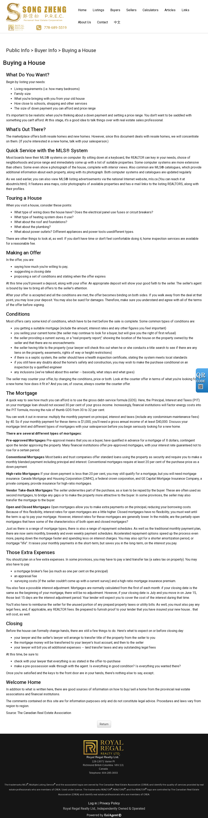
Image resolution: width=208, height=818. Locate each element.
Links (185, 10)
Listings (98, 10)
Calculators (150, 10)
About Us (84, 22)
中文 (117, 22)
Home (82, 10)
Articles (170, 10)
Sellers (131, 10)
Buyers (115, 10)
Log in (92, 803)
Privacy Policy (110, 803)
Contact (102, 22)
